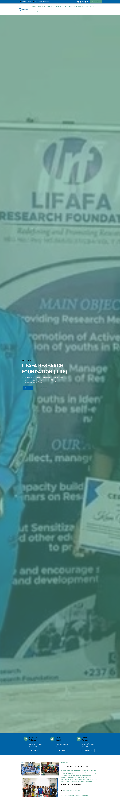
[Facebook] (78, 2)
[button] (96, 1)
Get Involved (88, 6)
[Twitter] (83, 2)
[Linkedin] (85, 2)
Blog (64, 6)
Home (34, 6)
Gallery (70, 6)
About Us (40, 6)
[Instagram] (80, 2)
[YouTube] (87, 2)
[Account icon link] (60, 1)
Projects (49, 6)
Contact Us (35, 12)
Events (57, 6)
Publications (77, 6)
